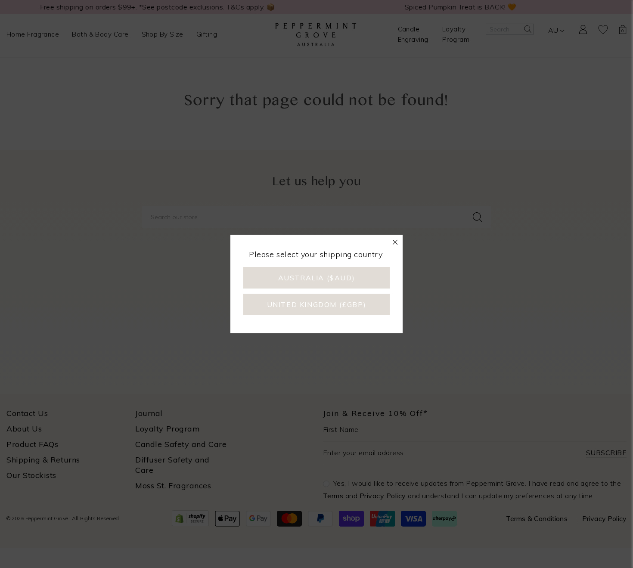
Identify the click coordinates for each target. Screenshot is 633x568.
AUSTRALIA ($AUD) (316, 277)
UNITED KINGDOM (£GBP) (316, 304)
